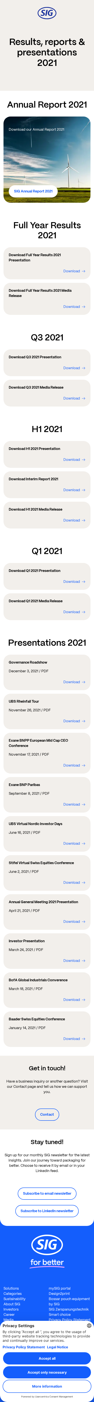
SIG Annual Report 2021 (33, 191)
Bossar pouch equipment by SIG (69, 1301)
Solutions (11, 1288)
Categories (12, 1293)
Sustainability (14, 1299)
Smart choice (60, 1314)
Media (8, 1320)
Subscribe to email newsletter (47, 1193)
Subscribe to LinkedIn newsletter (47, 1211)
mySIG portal (60, 1288)
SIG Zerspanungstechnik (69, 1309)
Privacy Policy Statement (70, 1320)
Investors (11, 1309)
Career (9, 1314)
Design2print (59, 1293)
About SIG (11, 1304)
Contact (47, 1114)
